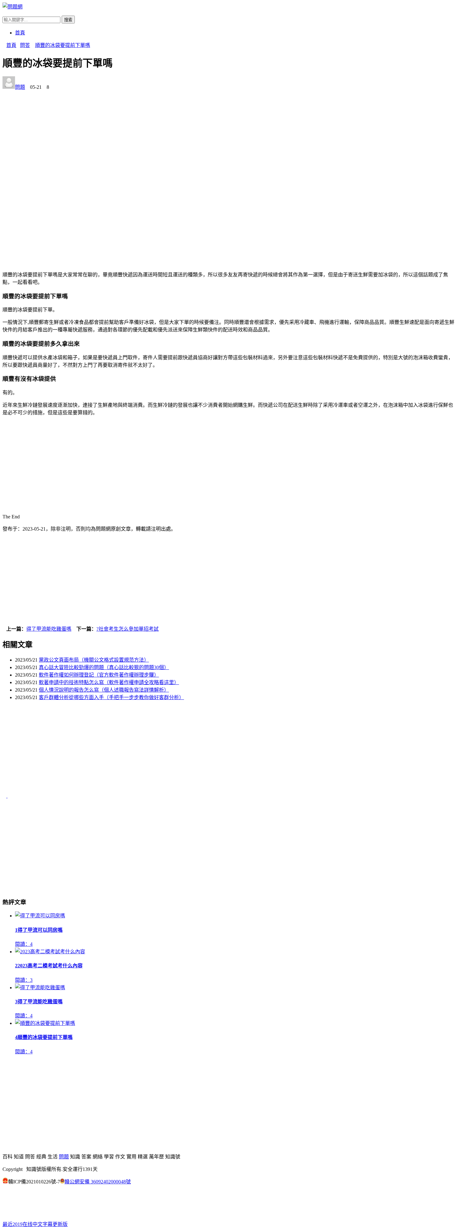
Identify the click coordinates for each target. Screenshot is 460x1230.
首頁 (20, 32)
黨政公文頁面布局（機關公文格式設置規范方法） (94, 660)
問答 (25, 45)
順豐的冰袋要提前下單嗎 (62, 45)
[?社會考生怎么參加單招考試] (9, 796)
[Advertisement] (190, 134)
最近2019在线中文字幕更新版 (35, 1224)
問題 (20, 87)
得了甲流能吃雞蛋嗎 (48, 629)
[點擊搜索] (4, 12)
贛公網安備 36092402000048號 (97, 1181)
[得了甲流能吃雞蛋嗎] (5, 796)
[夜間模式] (6, 1206)
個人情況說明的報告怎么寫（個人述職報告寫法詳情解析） (104, 690)
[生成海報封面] (4, 511)
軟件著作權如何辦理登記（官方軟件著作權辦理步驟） (99, 675)
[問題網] (13, 6)
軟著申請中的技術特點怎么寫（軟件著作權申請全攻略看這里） (109, 682)
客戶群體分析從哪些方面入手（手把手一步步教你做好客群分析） (111, 697)
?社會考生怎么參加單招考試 (127, 629)
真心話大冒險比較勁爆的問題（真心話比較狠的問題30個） (104, 667)
